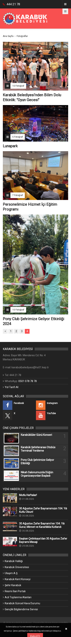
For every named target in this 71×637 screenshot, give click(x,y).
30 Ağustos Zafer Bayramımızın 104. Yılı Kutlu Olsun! (43, 510)
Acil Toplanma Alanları (18, 597)
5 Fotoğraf (17, 137)
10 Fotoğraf (18, 86)
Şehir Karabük (13, 585)
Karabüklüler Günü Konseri (36, 434)
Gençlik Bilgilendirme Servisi (21, 609)
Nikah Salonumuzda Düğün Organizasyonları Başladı (37, 474)
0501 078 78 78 (27, 381)
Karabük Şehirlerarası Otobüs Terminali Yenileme (38, 449)
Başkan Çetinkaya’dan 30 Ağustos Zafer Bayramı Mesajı (43, 540)
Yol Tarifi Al (11, 387)
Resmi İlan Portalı (15, 591)
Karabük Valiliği (14, 561)
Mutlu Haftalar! (28, 495)
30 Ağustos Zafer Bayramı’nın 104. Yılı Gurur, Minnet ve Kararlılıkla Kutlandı (42, 525)
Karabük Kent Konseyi (17, 579)
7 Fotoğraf (17, 195)
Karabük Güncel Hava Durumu (22, 603)
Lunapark (10, 146)
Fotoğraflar (22, 36)
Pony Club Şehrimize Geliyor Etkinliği (37, 461)
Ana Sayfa (8, 36)
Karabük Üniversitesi (17, 567)
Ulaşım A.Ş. (11, 573)
